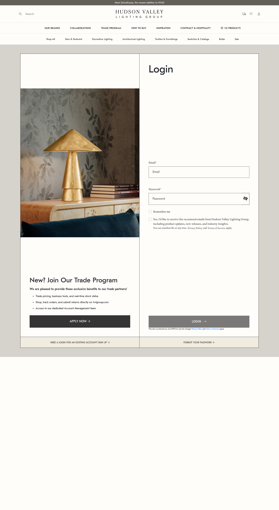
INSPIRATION (163, 28)
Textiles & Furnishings (166, 39)
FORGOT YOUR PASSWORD (198, 342)
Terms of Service (216, 228)
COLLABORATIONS (80, 28)
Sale (237, 39)
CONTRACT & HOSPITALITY (195, 28)
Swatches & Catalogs (198, 39)
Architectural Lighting (133, 39)
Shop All (50, 39)
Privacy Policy (195, 228)
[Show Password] (245, 199)
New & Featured (73, 39)
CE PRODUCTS (232, 28)
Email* (152, 162)
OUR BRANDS (52, 28)
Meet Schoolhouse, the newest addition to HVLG (139, 2)
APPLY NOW (78, 321)
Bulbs (222, 39)
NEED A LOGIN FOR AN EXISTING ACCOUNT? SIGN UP (79, 342)
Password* (155, 189)
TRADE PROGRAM (111, 28)
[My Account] (256, 13)
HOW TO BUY (138, 28)
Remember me (161, 211)
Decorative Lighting (102, 39)
